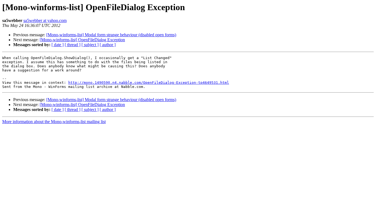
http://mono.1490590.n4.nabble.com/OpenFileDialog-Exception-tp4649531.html (148, 82)
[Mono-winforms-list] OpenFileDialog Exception (82, 39)
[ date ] (57, 44)
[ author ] (108, 44)
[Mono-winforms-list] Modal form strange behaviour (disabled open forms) (111, 34)
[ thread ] (72, 44)
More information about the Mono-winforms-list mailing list (54, 121)
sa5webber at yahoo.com (45, 20)
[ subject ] (90, 44)
